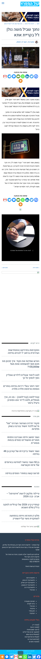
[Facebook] (36, 76)
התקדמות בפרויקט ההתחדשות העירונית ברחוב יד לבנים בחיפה (23, 351)
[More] (21, 81)
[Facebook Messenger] (14, 76)
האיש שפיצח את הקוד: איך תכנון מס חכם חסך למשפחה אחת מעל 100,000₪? (20, 364)
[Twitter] (32, 76)
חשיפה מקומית (29, 601)
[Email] (18, 76)
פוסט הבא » (5, 267)
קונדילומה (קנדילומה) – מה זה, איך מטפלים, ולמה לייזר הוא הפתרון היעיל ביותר (21, 400)
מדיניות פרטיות (10, 651)
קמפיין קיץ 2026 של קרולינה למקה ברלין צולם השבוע (21, 506)
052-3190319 (34, 562)
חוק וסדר (36, 416)
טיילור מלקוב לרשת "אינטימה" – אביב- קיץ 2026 (23, 495)
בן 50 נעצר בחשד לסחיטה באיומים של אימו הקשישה (22, 463)
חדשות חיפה (30, 578)
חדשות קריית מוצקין (28, 585)
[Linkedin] (27, 76)
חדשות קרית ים (29, 587)
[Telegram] (9, 76)
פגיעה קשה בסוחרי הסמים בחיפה (22, 473)
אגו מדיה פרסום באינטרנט (16, 653)
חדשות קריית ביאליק (28, 582)
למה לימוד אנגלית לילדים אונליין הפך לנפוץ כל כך (22, 376)
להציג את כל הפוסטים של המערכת (20, 250)
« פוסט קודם (36, 267)
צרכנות (32, 608)
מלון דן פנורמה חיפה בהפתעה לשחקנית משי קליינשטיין (24, 517)
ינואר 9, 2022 (22, 42)
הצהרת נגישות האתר (32, 566)
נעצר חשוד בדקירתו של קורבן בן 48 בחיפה (21, 452)
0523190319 (25, 651)
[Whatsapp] (23, 76)
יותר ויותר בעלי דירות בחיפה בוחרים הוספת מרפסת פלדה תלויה (21, 387)
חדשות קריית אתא (28, 580)
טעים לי (32, 590)
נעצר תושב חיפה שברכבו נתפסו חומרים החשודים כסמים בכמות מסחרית (23, 440)
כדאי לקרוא (35, 343)
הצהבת (36, 486)
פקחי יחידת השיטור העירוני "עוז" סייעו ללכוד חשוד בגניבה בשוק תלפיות (22, 426)
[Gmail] (5, 76)
